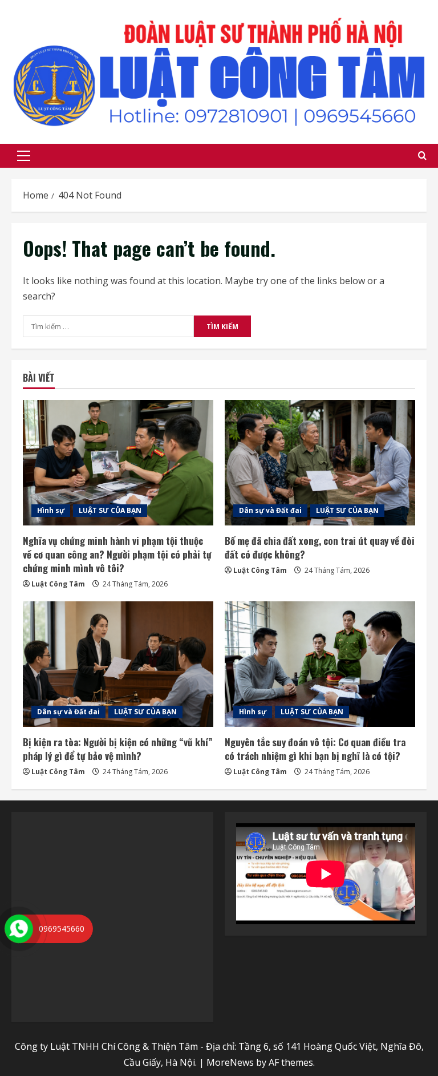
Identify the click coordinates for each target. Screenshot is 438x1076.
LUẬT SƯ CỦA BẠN (110, 510)
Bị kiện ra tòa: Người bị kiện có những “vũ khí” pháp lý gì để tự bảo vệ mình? (118, 749)
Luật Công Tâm (58, 584)
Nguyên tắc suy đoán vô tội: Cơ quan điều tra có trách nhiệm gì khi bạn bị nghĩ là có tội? (315, 749)
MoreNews (230, 1062)
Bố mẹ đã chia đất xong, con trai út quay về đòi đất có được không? (320, 547)
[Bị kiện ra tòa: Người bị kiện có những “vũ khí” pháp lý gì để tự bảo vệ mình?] (118, 664)
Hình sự (50, 510)
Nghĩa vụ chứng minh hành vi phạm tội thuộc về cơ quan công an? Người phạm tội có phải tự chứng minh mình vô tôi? (117, 554)
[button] (23, 156)
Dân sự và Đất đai (270, 510)
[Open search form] (422, 155)
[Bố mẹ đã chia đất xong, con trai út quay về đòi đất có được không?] (320, 462)
